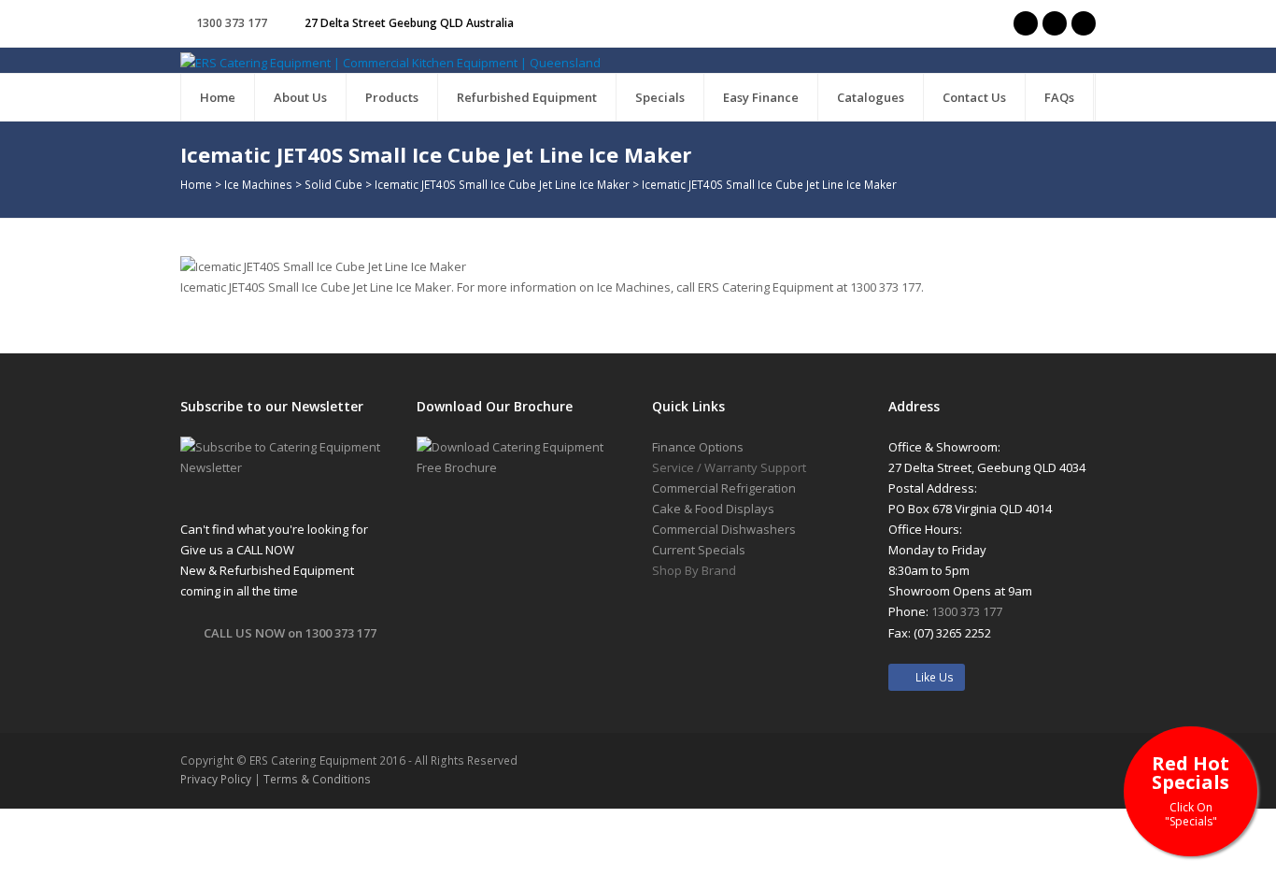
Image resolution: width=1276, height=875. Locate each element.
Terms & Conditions (317, 779)
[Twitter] (1026, 23)
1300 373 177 (231, 23)
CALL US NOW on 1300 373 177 (290, 632)
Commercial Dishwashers (724, 529)
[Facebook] (1054, 23)
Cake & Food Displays (713, 508)
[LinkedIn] (1083, 23)
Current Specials (698, 549)
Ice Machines (258, 184)
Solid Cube (333, 184)
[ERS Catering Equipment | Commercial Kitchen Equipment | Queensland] (390, 61)
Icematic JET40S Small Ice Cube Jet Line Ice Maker (502, 184)
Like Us (930, 677)
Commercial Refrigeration (724, 488)
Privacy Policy (215, 779)
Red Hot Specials (1190, 789)
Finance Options (698, 446)
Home (196, 184)
